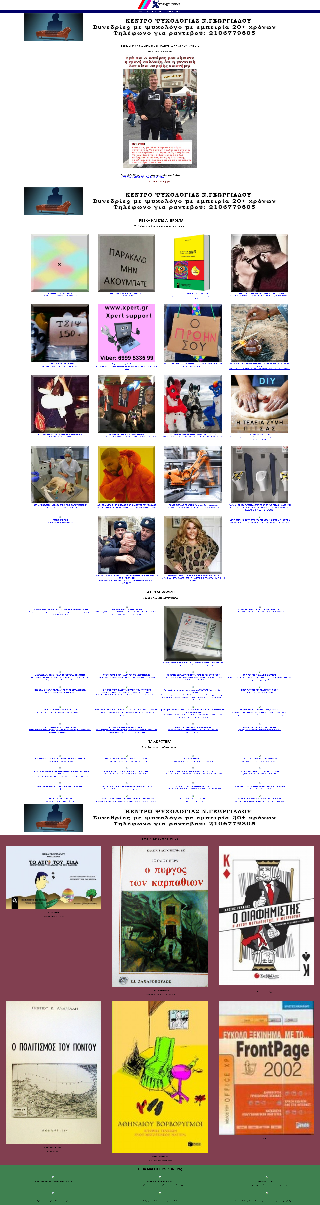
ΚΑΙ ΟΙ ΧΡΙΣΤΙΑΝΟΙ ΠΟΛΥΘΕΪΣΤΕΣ (60, 800)
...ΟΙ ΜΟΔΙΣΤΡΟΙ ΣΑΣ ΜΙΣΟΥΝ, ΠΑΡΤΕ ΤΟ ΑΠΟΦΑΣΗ (193, 760)
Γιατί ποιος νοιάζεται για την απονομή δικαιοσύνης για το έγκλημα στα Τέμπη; (127, 506)
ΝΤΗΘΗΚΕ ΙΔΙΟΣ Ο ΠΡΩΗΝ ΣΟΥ (193, 365)
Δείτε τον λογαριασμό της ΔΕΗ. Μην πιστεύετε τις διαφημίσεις (193, 663)
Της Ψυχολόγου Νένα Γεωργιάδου (60, 521)
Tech (153, 11)
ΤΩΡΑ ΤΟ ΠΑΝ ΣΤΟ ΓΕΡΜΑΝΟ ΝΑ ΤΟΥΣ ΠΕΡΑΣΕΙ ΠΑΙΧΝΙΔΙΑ (259, 800)
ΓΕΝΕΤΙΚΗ (140, 177)
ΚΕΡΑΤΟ (160, 177)
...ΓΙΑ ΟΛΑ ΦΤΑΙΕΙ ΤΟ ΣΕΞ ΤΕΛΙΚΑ (60, 760)
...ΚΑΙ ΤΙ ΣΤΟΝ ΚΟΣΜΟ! (193, 800)
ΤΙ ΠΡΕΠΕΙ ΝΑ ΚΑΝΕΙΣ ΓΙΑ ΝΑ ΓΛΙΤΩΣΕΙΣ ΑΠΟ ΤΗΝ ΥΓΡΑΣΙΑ (259, 610)
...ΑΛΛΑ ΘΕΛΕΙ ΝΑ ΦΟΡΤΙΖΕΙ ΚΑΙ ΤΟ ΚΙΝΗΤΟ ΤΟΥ (127, 760)
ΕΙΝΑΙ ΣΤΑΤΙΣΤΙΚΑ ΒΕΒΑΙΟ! (260, 787)
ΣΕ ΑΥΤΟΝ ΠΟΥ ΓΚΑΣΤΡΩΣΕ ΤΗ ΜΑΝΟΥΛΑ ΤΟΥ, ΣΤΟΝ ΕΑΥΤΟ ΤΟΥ (193, 787)
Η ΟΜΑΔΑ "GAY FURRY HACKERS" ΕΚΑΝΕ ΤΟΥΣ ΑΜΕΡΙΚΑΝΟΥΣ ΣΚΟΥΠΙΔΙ (193, 435)
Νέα (140, 11)
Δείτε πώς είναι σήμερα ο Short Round (60, 691)
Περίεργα (177, 11)
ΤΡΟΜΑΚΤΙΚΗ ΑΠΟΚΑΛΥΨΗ (60, 435)
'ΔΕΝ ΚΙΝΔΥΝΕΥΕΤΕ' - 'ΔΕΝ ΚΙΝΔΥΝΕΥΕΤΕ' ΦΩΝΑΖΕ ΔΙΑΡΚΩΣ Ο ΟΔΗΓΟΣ (260, 521)
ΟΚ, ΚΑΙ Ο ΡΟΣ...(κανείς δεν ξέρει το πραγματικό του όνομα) (127, 787)
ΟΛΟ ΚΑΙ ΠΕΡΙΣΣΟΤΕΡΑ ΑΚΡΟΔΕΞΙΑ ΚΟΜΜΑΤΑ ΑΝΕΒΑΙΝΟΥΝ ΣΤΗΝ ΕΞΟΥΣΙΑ (126, 435)
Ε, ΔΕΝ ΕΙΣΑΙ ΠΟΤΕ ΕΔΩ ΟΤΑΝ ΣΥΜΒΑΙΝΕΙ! (259, 772)
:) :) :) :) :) (60, 787)
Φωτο (146, 11)
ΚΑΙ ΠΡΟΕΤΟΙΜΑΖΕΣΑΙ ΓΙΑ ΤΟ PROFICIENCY (60, 365)
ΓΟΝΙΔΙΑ (131, 177)
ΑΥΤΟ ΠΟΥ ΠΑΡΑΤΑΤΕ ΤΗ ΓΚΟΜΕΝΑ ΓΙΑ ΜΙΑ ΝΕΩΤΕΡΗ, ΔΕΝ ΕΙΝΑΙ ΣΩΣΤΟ (259, 294)
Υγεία (169, 11)
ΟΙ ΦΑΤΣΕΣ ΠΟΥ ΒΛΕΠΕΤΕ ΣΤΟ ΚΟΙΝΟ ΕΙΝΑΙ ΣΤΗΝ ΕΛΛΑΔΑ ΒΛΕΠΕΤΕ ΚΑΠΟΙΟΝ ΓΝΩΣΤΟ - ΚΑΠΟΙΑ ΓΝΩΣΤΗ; (193, 713)
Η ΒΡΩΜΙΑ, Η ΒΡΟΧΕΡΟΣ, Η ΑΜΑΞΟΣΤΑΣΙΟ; (260, 760)
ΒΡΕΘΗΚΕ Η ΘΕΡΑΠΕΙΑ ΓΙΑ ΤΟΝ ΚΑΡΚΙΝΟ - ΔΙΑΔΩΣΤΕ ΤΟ (60, 711)
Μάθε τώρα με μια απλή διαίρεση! (259, 691)
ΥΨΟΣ (123, 177)
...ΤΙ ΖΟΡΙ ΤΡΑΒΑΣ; (127, 294)
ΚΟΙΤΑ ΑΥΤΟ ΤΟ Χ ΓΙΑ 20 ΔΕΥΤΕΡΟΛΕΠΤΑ (60, 294)
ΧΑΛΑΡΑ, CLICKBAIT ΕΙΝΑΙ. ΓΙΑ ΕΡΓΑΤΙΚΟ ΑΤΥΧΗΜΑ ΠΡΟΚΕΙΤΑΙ (193, 506)
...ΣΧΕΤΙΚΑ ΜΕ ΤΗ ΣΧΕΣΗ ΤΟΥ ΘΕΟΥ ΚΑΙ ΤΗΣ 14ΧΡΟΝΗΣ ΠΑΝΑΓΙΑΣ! (193, 772)
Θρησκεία (161, 11)
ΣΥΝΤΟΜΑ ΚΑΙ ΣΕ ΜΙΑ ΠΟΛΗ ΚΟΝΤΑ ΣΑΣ (60, 506)
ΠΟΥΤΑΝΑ (150, 177)
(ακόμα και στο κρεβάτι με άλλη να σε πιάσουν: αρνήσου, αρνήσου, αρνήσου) (126, 800)
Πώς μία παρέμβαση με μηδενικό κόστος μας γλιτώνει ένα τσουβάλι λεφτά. (127, 676)
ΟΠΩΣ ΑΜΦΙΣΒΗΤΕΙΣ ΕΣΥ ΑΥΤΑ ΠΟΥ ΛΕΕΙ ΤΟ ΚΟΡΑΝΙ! (127, 772)
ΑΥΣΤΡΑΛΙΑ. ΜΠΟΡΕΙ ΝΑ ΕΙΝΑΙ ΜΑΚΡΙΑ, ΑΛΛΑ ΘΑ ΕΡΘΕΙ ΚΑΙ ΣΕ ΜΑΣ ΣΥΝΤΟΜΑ (127, 579)
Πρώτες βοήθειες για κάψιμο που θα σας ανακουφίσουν (260, 728)
